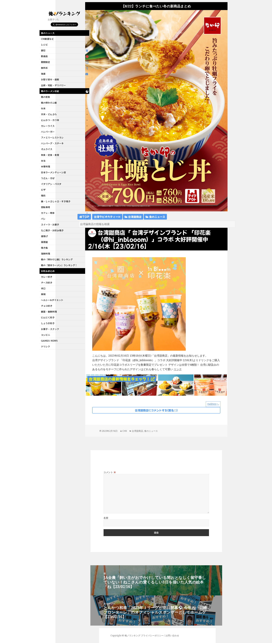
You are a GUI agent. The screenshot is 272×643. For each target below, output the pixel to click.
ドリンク (45, 346)
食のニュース (48, 33)
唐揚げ (44, 236)
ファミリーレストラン (52, 137)
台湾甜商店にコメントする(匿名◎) (156, 410)
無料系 (44, 68)
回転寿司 (45, 207)
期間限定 (45, 62)
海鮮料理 (45, 253)
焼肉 (43, 195)
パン (43, 218)
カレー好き (46, 276)
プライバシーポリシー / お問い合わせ (160, 635)
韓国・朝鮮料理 (49, 311)
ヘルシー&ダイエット (52, 300)
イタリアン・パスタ (51, 184)
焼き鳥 (44, 247)
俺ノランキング (132, 635)
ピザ (43, 189)
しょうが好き (48, 323)
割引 (43, 50)
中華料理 (45, 166)
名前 (106, 517)
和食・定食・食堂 (50, 155)
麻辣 (43, 294)
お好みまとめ (48, 271)
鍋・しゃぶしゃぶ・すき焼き (55, 201)
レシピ (44, 44)
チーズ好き (46, 282)
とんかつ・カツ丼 (50, 120)
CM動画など (47, 38)
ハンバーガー (48, 131)
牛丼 (43, 108)
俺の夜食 (45, 97)
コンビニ (45, 335)
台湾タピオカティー (106, 217)
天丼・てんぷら (49, 114)
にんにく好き (48, 317)
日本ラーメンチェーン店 (53, 172)
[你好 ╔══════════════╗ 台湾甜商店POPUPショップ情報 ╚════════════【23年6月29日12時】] (139, 385)
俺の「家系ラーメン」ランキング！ (59, 265)
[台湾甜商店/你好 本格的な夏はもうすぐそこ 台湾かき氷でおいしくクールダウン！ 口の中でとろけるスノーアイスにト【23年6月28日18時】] (176, 385)
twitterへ (213, 404)
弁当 (43, 160)
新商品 (44, 56)
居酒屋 (44, 242)
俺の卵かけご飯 (49, 102)
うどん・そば (48, 178)
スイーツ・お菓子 (50, 224)
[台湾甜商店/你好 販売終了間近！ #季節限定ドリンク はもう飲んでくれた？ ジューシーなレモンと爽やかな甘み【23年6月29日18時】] (103, 385)
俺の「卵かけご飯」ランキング (57, 259)
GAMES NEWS (49, 340)
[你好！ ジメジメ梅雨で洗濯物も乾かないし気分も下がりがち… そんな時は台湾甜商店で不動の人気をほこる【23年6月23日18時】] (212, 385)
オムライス (46, 149)
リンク (178, 369)
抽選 (43, 73)
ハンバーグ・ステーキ (52, 143)
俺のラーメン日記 (50, 91)
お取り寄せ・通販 (50, 79)
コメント (110, 472)
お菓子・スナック (50, 329)
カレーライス (48, 126)
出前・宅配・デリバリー (53, 85)
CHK (124, 430)
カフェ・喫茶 (48, 213)
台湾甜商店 (135, 217)
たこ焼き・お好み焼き (52, 230)
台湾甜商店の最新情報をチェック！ (120, 379)
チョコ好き (46, 305)
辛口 (43, 288)
